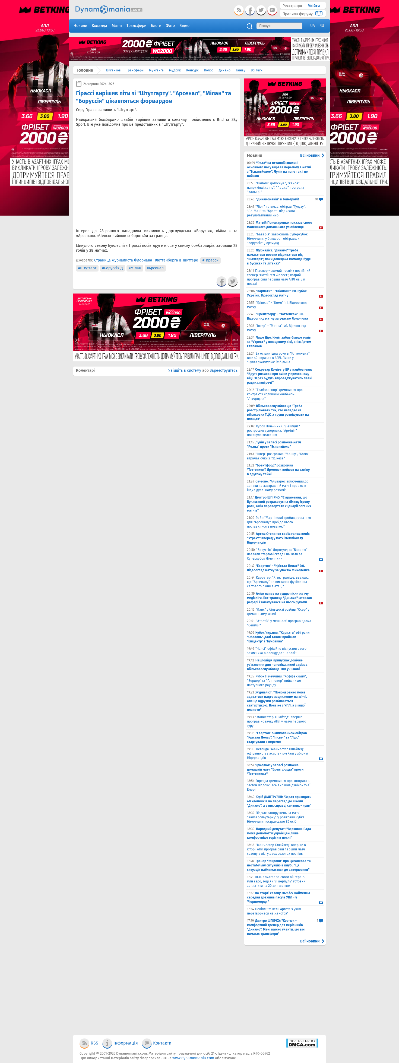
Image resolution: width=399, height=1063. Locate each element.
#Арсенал (155, 268)
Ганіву (240, 70)
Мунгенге (156, 70)
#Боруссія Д (112, 268)
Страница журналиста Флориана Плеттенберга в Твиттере (146, 260)
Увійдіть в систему (184, 370)
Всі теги (256, 70)
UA (312, 25)
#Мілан (135, 268)
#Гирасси (210, 260)
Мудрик (175, 70)
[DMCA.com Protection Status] (302, 1046)
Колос (208, 70)
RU (321, 25)
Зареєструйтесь (223, 370)
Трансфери (135, 70)
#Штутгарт (87, 268)
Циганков (113, 70)
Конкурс (192, 70)
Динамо (224, 70)
